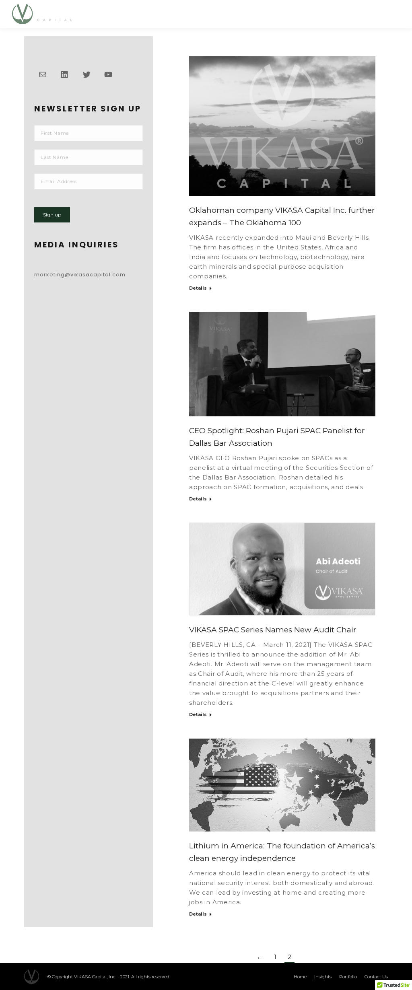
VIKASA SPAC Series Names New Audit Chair (272, 629)
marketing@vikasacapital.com (80, 274)
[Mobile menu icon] (392, 14)
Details (198, 288)
